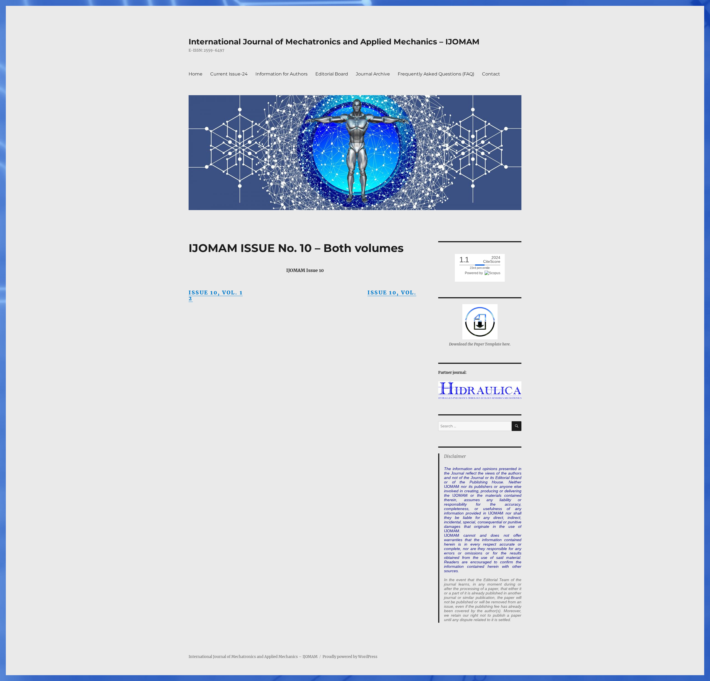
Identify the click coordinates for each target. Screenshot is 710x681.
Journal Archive (373, 74)
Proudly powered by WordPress (350, 656)
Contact (491, 74)
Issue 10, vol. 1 (216, 292)
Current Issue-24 (229, 74)
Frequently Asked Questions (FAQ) (436, 74)
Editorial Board (331, 74)
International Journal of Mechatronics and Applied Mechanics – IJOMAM (334, 41)
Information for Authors (281, 74)
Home (195, 74)
